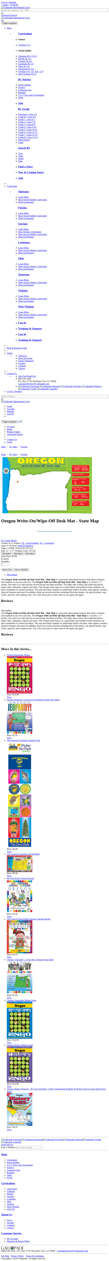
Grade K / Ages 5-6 (27, 117)
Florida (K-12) (24, 59)
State (20, 161)
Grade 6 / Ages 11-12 (27, 132)
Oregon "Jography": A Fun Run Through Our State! (30, 959)
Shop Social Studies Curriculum (32, 199)
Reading (22, 92)
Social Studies (24, 85)
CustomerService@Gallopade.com (33, 384)
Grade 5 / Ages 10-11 (27, 129)
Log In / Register (8, 2)
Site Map (5, 1256)
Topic (20, 156)
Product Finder (13, 432)
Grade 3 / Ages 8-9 (26, 124)
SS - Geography (47, 543)
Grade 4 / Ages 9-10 (27, 127)
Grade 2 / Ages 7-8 (26, 122)
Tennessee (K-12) (26, 69)
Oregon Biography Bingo (18, 655)
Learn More (23, 197)
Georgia (23, 223)
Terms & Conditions (35, 1256)
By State (13, 447)
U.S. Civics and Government (31, 95)
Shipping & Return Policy (18, 1241)
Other (20, 97)
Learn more (12, 1189)
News (9, 1220)
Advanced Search (9, 15)
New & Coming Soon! (31, 172)
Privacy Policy (17, 1256)
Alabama (23, 191)
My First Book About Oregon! (20, 878)
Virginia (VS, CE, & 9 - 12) (30, 71)
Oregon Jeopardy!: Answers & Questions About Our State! (33, 700)
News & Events (25, 358)
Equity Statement (25, 361)
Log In (22, 322)
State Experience (25, 545)
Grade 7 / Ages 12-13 (27, 135)
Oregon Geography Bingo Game (21, 1000)
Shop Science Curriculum (29, 232)
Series (21, 158)
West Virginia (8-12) (27, 74)
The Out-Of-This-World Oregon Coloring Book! (29, 919)
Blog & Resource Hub (17, 348)
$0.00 (14, 5)
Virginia (23, 290)
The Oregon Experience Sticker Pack (23, 740)
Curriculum (25, 33)
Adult (20, 142)
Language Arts (24, 90)
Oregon (24, 447)
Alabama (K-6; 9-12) (27, 56)
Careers (21, 368)
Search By (24, 147)
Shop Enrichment (26, 202)
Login (9, 406)
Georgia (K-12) (25, 61)
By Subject (24, 79)
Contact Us (12, 373)
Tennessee (23, 274)
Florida (22, 207)
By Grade (24, 109)
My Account (12, 1238)
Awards (21, 363)
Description (12, 574)
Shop (9, 28)
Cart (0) (10, 414)
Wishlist (10, 411)
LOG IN (11, 1209)
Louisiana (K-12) (26, 64)
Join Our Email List (27, 376)
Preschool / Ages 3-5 (27, 114)
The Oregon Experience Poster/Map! (23, 854)
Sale (20, 103)
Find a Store (25, 166)
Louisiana (24, 242)
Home (9, 429)
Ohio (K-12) (23, 66)
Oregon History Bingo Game (20, 1045)
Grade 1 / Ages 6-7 (26, 119)
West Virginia (26, 306)
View (9, 697)
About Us (22, 356)
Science (21, 87)
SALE (10, 1178)
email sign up (7, 1144)
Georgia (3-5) (24, 45)
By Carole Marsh (9, 540)
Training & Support (30, 328)
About (9, 353)
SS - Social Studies (30, 543)
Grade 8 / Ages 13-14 (27, 137)
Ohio (21, 258)
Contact (5, 5)
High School (24, 140)
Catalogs (22, 366)
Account (10, 409)
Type (20, 153)
